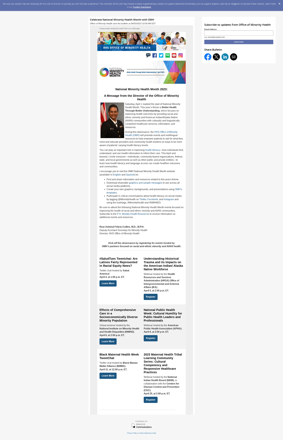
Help (154, 433)
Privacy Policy (132, 433)
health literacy (152, 150)
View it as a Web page (132, 28)
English (117, 174)
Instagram (169, 199)
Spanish (130, 174)
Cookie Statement (142, 7)
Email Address (210, 29)
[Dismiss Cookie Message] (279, 3)
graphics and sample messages (145, 183)
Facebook (152, 199)
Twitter (142, 199)
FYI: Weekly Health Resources (133, 214)
